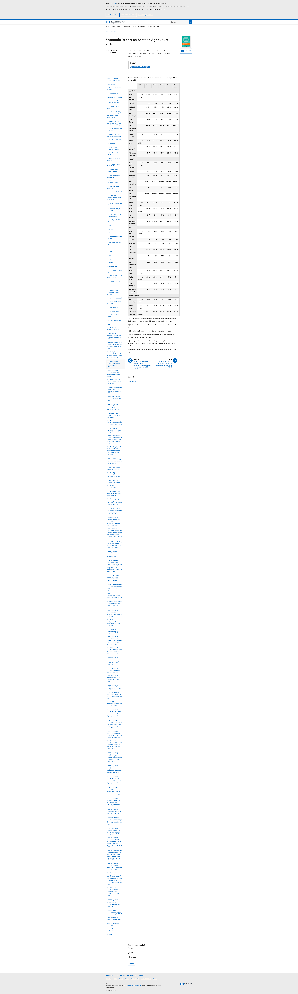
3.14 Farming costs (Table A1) (114, 221)
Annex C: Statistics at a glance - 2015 (113, 929)
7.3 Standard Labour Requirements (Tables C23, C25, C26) (114, 292)
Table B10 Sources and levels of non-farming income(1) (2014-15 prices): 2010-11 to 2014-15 (114, 578)
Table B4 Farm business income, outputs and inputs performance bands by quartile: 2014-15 (114, 511)
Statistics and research (138, 26)
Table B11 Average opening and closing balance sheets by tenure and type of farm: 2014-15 (114, 587)
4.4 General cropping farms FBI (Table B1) (114, 237)
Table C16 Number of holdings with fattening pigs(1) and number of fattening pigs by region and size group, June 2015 (114, 768)
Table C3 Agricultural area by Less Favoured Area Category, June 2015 (114, 631)
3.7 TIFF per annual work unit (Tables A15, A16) (113, 181)
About (107, 26)
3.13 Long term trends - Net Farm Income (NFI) (114, 215)
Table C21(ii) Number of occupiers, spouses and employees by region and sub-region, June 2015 (113, 831)
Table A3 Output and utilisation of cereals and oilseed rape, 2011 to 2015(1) (113, 364)
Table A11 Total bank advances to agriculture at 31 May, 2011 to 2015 (114, 430)
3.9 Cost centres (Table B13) (114, 192)
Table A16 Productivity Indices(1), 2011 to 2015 (113, 481)
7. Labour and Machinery (113, 281)
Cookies (127, 978)
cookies (113, 3)
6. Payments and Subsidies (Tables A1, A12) (114, 276)
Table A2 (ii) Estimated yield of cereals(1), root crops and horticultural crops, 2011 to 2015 (114, 345)
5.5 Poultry (110, 262)
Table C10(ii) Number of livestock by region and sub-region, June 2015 (114, 703)
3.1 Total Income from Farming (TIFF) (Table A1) (114, 148)
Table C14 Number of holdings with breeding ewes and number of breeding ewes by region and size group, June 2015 (114, 744)
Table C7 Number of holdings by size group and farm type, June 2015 (114, 670)
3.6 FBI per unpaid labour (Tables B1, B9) (114, 176)
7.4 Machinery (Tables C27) (114, 298)
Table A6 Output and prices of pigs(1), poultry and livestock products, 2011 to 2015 (114, 390)
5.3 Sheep (109, 255)
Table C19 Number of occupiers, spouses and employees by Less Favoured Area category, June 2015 (113, 802)
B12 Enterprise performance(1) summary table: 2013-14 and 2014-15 (114, 595)
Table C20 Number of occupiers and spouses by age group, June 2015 (114, 811)
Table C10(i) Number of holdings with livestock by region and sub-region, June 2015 (114, 695)
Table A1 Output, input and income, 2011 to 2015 (114, 328)
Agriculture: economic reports (140, 67)
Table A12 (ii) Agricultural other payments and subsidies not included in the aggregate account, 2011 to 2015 (114, 450)
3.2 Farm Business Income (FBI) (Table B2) (114, 154)
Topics (113, 26)
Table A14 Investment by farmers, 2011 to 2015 (113, 468)
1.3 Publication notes (112, 93)
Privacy (155, 978)
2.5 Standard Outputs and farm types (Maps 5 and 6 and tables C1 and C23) (114, 123)
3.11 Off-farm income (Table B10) (114, 204)
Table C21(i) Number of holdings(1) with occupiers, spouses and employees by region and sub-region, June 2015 (114, 820)
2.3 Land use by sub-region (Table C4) (114, 107)
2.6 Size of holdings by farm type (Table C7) (114, 129)
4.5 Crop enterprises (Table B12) (114, 243)
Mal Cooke (133, 381)
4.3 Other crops (111, 233)
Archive (115, 978)
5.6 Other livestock (112, 266)
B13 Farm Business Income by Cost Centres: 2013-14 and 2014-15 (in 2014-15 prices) (114, 604)
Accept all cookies (112, 15)
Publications (126, 26)
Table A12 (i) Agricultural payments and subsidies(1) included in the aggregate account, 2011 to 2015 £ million (114, 439)
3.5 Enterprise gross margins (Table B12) (112, 170)
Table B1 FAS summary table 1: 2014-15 (113, 487)
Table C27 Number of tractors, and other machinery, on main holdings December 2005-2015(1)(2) (114, 902)
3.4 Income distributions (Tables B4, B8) (113, 165)
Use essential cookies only (128, 15)
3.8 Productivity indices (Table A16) (113, 187)
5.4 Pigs (109, 259)
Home (107, 31)
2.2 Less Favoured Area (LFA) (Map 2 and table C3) (114, 101)
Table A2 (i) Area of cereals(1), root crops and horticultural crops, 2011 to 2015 (114, 336)
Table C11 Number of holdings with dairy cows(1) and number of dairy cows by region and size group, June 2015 (114, 713)
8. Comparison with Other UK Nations (114, 302)
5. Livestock (110, 248)
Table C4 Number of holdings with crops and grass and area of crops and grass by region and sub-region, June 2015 (114, 640)
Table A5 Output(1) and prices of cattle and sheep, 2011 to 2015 (114, 381)
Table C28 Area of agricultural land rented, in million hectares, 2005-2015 (114, 912)
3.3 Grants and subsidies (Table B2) (113, 159)
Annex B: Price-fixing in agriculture (113, 924)
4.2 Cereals (110, 229)
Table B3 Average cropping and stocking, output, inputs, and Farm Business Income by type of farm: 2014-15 (114, 501)
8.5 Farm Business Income (114, 320)
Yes (132, 948)
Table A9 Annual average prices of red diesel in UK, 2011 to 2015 (113, 415)
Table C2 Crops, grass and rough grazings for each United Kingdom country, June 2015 (114, 622)
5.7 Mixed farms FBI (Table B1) (114, 271)
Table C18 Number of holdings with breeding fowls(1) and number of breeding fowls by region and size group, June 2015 (114, 791)
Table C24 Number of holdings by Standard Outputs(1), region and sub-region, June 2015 (114, 866)
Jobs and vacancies (146, 978)
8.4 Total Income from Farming (113, 315)
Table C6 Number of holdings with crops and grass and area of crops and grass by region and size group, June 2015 (114, 660)
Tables (108, 324)
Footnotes (109, 934)
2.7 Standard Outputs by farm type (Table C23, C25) (114, 135)
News (118, 26)
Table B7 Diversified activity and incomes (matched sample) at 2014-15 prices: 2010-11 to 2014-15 (114, 544)
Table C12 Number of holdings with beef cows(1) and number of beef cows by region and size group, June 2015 (114, 724)
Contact (121, 978)
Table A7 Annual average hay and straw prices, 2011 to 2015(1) (114, 398)
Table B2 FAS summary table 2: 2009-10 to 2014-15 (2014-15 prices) (114, 493)
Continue (131, 963)
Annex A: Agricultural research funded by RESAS (114, 918)
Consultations (151, 26)
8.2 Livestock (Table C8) (113, 307)
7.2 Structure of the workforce (112, 286)
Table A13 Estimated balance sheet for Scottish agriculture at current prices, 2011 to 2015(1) (114, 460)
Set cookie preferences (145, 15)
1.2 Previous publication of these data (114, 88)
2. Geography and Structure (114, 97)
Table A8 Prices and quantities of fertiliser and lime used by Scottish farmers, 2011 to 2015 (114, 406)
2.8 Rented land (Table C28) (114, 140)
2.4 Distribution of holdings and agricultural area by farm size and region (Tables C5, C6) (114, 114)
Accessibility (108, 978)
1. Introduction (111, 84)
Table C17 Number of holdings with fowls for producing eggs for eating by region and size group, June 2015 (114, 780)
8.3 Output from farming (113, 311)
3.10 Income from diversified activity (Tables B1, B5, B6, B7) (114, 197)
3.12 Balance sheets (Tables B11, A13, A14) (114, 209)
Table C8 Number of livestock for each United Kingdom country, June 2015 (113, 678)
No (132, 953)
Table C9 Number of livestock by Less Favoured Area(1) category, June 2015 (114, 687)
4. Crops (109, 225)
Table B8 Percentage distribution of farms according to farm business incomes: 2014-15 (114, 553)
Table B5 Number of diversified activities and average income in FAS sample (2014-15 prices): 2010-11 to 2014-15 (113, 521)
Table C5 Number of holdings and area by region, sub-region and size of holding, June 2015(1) (114, 650)
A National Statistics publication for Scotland (113, 79)
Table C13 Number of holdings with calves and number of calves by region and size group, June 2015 (114, 734)
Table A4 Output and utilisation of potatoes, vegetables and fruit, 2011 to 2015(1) (114, 373)
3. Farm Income (111, 143)
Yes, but (133, 957)
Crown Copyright (135, 978)
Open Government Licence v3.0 (132, 985)
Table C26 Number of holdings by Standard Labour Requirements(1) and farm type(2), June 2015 (113, 891)
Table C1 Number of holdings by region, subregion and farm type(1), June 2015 (114, 613)
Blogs (158, 26)
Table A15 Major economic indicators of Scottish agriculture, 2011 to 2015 (114, 474)
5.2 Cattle (109, 251)
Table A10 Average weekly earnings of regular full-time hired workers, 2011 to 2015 (114, 422)
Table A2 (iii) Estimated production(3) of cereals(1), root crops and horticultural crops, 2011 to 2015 (114, 354)
